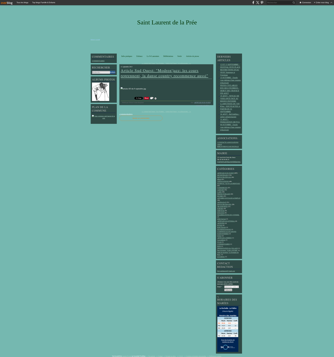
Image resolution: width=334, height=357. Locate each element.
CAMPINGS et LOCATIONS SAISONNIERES (226, 232)
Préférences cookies (215, 356)
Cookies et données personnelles (196, 356)
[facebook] (253, 2)
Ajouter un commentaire (140, 118)
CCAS (219, 242)
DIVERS (220, 196)
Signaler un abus (170, 356)
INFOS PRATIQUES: (224, 204)
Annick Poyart (126, 356)
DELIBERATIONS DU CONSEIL (228, 215)
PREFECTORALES (223, 194)
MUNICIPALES (222, 175)
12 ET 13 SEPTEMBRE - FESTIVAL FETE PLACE (230, 65)
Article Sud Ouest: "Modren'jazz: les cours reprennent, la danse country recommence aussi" (164, 73)
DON (219, 246)
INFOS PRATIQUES (224, 177)
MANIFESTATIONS (224, 229)
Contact (160, 356)
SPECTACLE (221, 219)
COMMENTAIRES (98, 61)
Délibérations (168, 56)
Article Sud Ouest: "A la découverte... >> (178, 63)
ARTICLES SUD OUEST (202, 102)
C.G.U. (181, 356)
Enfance (139, 56)
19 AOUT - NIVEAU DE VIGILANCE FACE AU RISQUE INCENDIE (229, 98)
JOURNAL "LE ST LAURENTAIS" (228, 183)
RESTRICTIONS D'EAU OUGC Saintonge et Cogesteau (229, 72)
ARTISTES (221, 223)
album (219, 179)
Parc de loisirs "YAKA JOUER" (227, 250)
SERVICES (221, 211)
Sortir (179, 56)
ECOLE (219, 225)
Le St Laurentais (153, 56)
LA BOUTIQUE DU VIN (230, 103)
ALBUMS (220, 190)
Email (219, 287)
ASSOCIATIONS (223, 181)
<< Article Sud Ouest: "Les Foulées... (153, 63)
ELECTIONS (221, 227)
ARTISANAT (221, 202)
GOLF (219, 236)
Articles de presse (192, 56)
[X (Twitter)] (257, 2)
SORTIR (220, 208)
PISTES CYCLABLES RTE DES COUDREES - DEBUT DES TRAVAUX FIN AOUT (229, 89)
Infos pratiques (126, 56)
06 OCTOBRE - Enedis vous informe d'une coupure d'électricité (230, 127)
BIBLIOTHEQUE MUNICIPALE (228, 146)
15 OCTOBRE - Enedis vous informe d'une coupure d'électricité (230, 80)
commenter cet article (202, 105)
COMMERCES (222, 188)
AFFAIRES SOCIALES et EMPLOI (228, 198)
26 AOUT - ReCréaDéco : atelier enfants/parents (229, 115)
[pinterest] (262, 2)
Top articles (151, 356)
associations (221, 257)
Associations (221, 240)
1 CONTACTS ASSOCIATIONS (227, 142)
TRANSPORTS (222, 206)
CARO (219, 192)
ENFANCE (220, 213)
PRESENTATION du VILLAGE (227, 248)
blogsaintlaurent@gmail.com (226, 271)
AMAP (219, 144)
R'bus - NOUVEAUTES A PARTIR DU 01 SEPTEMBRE (230, 109)
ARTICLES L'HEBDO (224, 238)
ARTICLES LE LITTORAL (226, 221)
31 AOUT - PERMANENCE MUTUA (230, 120)
